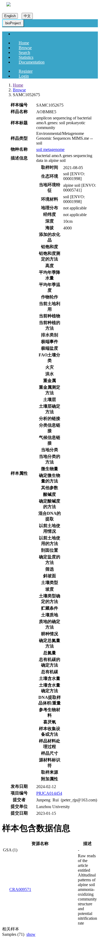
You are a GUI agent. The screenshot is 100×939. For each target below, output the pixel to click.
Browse (25, 47)
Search (24, 52)
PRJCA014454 (49, 793)
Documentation (32, 62)
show (30, 934)
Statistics (26, 57)
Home (24, 43)
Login (24, 76)
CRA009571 (20, 889)
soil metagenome (50, 149)
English (10, 16)
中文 (27, 16)
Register (26, 71)
